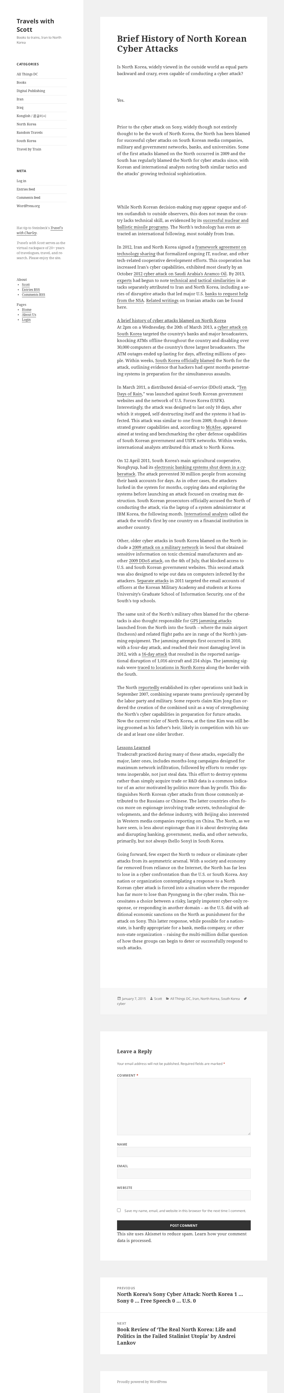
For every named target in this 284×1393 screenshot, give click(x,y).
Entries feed (26, 189)
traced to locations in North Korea (171, 667)
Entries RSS (31, 289)
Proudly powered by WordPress (142, 1381)
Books (21, 82)
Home (26, 309)
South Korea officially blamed (185, 360)
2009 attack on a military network (165, 547)
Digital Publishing (31, 90)
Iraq (20, 107)
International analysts (206, 514)
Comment (128, 1075)
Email (122, 1166)
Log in (21, 181)
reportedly (148, 687)
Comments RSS (33, 294)
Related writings (162, 300)
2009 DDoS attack (146, 560)
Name (122, 1144)
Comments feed (28, 197)
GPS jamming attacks (211, 620)
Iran (20, 99)
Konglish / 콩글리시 (31, 115)
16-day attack (154, 654)
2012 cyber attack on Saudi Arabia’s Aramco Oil (180, 273)
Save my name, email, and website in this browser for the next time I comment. (185, 1210)
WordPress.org (28, 206)
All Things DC (27, 74)
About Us (29, 314)
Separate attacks (153, 580)
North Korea (26, 124)
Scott (26, 284)
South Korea (26, 140)
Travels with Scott (35, 25)
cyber (121, 1003)
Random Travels (29, 132)
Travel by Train (29, 149)
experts (124, 280)
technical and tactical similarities (202, 280)
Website (125, 1187)
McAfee (213, 427)
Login (26, 319)
